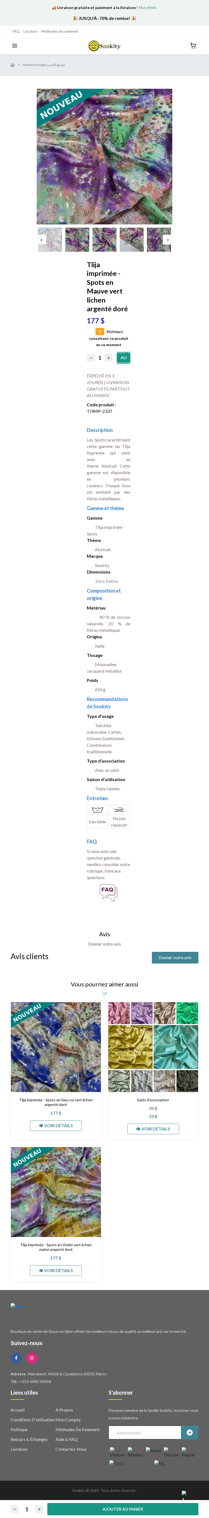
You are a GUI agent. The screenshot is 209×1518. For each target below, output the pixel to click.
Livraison (30, 31)
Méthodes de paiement (59, 31)
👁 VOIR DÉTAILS (56, 1125)
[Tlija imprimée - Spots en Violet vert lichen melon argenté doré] (56, 1192)
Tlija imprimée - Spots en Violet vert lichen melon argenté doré (56, 1247)
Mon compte (68, 1419)
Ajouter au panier (123, 358)
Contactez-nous (71, 1449)
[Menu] (15, 46)
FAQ (16, 31)
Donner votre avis (175, 957)
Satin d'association (153, 1100)
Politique (19, 1429)
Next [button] (168, 240)
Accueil (17, 1409)
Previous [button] (41, 240)
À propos (64, 1409)
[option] (104, 156)
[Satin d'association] (153, 1047)
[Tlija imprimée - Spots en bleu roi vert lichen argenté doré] (56, 1047)
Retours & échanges (29, 1439)
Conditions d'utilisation (33, 1419)
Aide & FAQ (67, 1439)
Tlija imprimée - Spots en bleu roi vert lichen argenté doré (56, 1102)
